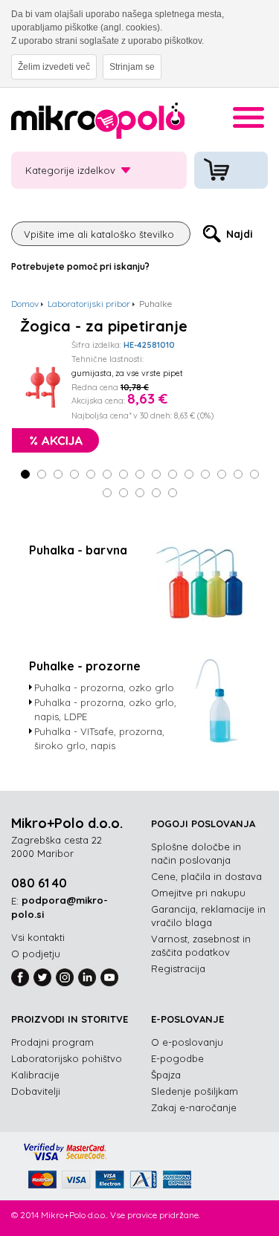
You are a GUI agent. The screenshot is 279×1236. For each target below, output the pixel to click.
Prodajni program (52, 1042)
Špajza (166, 1075)
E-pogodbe (177, 1058)
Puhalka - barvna (78, 550)
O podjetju (35, 954)
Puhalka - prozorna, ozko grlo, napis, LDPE (105, 709)
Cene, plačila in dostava (206, 876)
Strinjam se (132, 67)
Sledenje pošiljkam (194, 1091)
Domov (25, 303)
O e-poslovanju (187, 1042)
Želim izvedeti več (54, 67)
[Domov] (98, 123)
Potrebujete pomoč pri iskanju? (80, 266)
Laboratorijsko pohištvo (66, 1058)
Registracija (178, 968)
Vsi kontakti (38, 937)
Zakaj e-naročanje (194, 1107)
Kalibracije (35, 1075)
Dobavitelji (35, 1091)
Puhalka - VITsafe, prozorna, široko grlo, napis (99, 738)
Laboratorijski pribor (89, 303)
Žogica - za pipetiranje (103, 326)
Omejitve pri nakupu (198, 893)
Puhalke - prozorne (85, 666)
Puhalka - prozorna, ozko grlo (104, 687)
